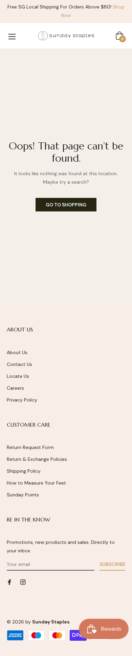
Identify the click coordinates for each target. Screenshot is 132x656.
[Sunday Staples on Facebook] (9, 581)
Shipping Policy (24, 471)
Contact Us (19, 364)
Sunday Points (23, 495)
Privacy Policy (22, 400)
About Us (17, 352)
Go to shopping (66, 205)
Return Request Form (30, 447)
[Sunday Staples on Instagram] (23, 581)
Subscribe (112, 564)
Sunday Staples (51, 622)
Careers (15, 388)
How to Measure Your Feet (36, 483)
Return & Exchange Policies (37, 459)
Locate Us (18, 376)
